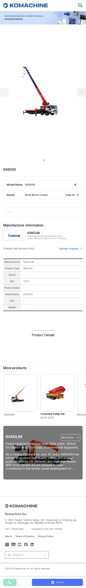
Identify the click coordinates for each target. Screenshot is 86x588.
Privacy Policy (46, 536)
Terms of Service (24, 536)
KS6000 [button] (30, 184)
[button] (78, 552)
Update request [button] (68, 248)
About (8, 536)
